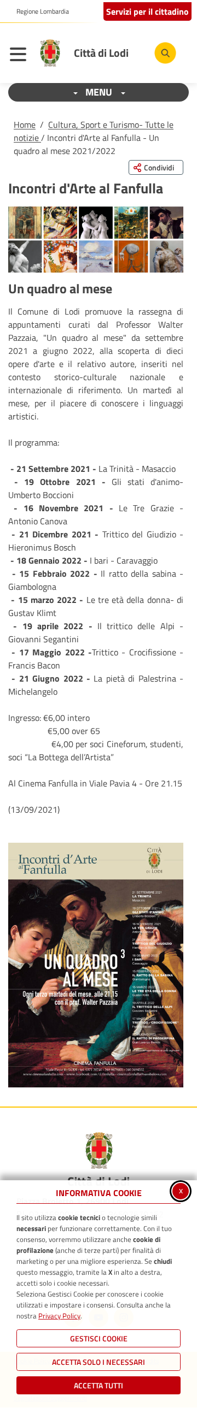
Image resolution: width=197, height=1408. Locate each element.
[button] (95, 965)
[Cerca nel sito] (165, 53)
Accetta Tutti (98, 1385)
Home (25, 124)
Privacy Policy (59, 1315)
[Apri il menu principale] (21, 56)
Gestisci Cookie (99, 1338)
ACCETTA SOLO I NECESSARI (98, 1362)
